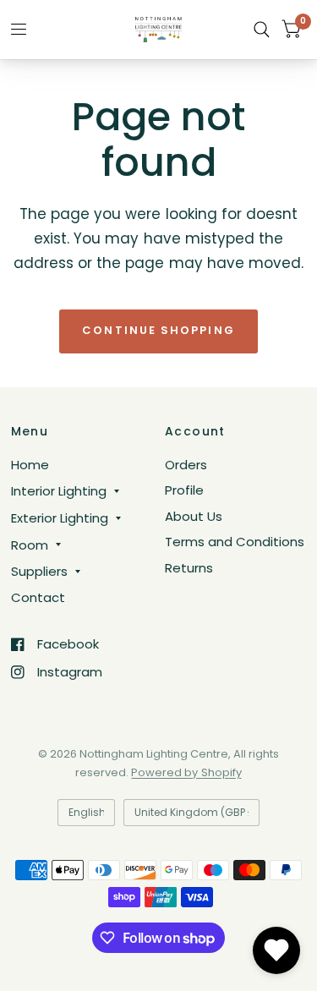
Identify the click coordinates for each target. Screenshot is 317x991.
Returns (189, 568)
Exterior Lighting (59, 518)
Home (30, 465)
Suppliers (39, 571)
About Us (193, 516)
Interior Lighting (59, 491)
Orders (186, 465)
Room (29, 545)
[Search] (262, 29)
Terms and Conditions (234, 541)
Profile (184, 490)
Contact (38, 597)
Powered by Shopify (186, 772)
